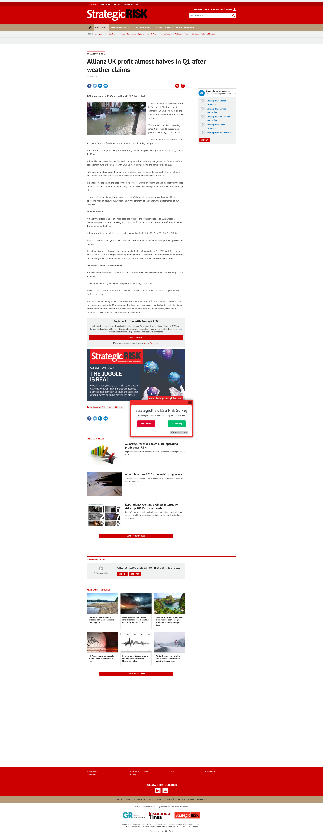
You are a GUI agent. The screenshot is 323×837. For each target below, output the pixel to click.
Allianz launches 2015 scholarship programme (153, 474)
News (110, 407)
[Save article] (182, 85)
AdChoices (211, 771)
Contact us (93, 771)
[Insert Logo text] (117, 20)
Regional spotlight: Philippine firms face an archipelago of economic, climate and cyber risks (169, 621)
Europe (117, 4)
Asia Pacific (106, 4)
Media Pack (180, 799)
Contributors (154, 799)
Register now (136, 337)
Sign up (204, 140)
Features (121, 34)
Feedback (168, 799)
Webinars (178, 34)
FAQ (134, 774)
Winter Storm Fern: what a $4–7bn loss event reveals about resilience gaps (168, 658)
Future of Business (209, 34)
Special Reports (166, 34)
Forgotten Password (135, 799)
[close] (184, 80)
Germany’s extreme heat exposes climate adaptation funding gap (101, 620)
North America (131, 4)
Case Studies (109, 34)
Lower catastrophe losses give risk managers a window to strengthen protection (135, 620)
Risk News (119, 407)
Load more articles (136, 536)
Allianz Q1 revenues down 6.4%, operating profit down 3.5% (151, 445)
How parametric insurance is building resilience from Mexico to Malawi (135, 658)
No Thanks (146, 423)
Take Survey (176, 423)
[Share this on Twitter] (94, 85)
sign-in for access (151, 343)
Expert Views (152, 34)
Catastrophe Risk (96, 53)
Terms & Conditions (140, 771)
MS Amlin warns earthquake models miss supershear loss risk (102, 658)
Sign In (229, 9)
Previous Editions (191, 34)
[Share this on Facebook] (89, 85)
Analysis (98, 34)
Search (233, 15)
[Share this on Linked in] (100, 85)
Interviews (131, 34)
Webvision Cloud (167, 831)
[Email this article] (105, 85)
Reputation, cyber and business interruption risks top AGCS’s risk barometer (152, 506)
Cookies (92, 774)
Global (94, 4)
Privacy (172, 771)
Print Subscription (214, 9)
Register (198, 9)
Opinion (141, 34)
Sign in (153, 80)
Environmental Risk (97, 407)
